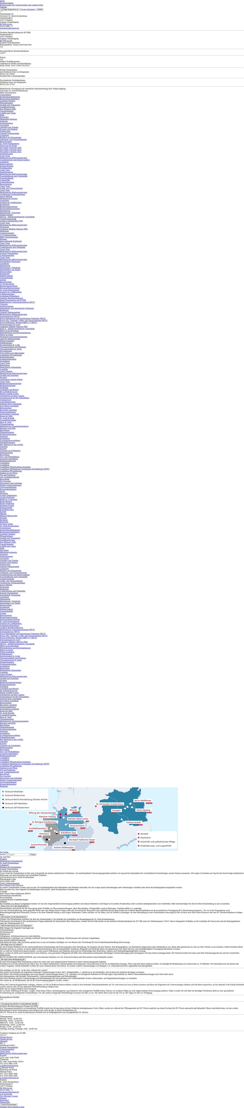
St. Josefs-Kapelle (7, 418)
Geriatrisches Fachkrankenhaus (12, 194)
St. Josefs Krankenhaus (9, 863)
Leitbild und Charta (8, 113)
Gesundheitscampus (8, 420)
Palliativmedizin (6, 215)
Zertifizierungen (6, 154)
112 (1, 999)
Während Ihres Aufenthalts (10, 404)
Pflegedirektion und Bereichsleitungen (15, 333)
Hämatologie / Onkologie (10, 213)
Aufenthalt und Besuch (9, 390)
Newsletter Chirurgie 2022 (10, 152)
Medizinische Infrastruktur (10, 367)
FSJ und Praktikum (7, 475)
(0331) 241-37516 (7, 84)
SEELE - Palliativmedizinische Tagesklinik (17, 217)
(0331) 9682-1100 (7, 881)
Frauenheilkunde (6, 178)
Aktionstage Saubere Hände (11, 379)
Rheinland (4, 522)
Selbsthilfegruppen (7, 442)
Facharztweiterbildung (9, 459)
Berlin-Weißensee (7, 503)
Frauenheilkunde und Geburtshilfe (13, 176)
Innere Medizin (6, 196)
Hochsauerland (6, 508)
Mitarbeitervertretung (8, 119)
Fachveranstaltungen (8, 487)
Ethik (2, 115)
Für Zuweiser (5, 481)
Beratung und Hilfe (8, 428)
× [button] (0, 12)
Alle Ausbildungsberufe (9, 477)
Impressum (4, 1100)
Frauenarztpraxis (6, 306)
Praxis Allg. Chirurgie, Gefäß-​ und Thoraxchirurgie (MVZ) (24, 320)
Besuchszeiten (5, 408)
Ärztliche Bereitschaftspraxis (11, 298)
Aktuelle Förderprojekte (9, 133)
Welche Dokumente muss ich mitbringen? (16, 926)
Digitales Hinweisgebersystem (12, 1107)
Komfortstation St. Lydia (10, 345)
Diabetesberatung (7, 357)
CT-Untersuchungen (8, 235)
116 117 (3, 1035)
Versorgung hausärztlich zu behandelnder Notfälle (19, 1004)
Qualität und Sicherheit (9, 375)
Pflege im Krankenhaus (9, 331)
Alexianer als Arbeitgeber (10, 451)
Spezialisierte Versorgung (10, 261)
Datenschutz (5, 1102)
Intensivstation (6, 272)
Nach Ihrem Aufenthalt (9, 406)
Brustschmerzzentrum (8, 207)
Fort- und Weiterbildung (9, 457)
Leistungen (4, 135)
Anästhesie (4, 162)
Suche (2, 491)
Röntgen (3, 239)
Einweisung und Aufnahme (11, 483)
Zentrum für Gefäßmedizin (10, 202)
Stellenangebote (6, 453)
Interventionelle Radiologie (11, 241)
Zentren (3, 280)
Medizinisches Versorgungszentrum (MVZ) (17, 302)
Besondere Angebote (8, 410)
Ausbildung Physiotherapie (11, 355)
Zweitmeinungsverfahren (10, 440)
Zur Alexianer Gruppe (9, 1096)
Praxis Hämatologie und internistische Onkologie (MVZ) (23, 318)
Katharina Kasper (7, 505)
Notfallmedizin (6, 168)
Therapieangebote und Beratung (13, 347)
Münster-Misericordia (8, 516)
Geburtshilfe (5, 180)
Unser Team (5, 156)
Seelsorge (4, 121)
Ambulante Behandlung (9, 296)
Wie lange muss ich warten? (11, 945)
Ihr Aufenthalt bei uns (8, 392)
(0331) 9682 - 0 (6, 1090)
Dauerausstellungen (8, 412)
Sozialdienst (5, 361)
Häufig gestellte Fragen (9, 394)
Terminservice (5, 400)
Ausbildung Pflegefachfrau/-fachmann (15, 467)
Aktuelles (4, 447)
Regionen (4, 493)
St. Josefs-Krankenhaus (9, 526)
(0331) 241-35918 (7, 74)
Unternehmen (5, 95)
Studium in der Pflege (8, 473)
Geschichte (4, 125)
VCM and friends (7, 284)
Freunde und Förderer (9, 129)
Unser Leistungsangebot (9, 883)
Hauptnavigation (6, 3)
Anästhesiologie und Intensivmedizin (15, 160)
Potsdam (3, 518)
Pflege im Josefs (6, 335)
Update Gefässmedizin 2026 (11, 221)
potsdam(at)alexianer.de (9, 28)
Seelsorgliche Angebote (9, 414)
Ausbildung (4, 463)
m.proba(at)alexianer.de (9, 1078)
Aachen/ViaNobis (7, 497)
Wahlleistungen (6, 343)
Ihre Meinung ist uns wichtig (11, 444)
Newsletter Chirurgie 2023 (10, 150)
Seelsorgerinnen (6, 123)
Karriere (3, 449)
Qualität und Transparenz (10, 105)
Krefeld (3, 512)
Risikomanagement (7, 386)
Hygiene (3, 377)
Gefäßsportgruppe (7, 294)
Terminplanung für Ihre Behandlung (14, 398)
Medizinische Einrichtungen (11, 861)
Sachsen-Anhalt (6, 524)
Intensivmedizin (6, 164)
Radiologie (4, 231)
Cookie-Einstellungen (9, 1105)
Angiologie (4, 200)
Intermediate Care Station (10, 270)
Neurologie (4, 227)
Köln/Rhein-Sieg (7, 510)
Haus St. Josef (5, 422)
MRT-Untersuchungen (9, 237)
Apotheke (4, 369)
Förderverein (5, 131)
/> (35, 9)
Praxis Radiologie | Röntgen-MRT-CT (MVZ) (18, 322)
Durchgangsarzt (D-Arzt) (10, 324)
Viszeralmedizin (6, 278)
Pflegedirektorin (6, 103)
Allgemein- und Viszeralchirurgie (13, 139)
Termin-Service (6, 1037)
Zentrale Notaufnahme (9, 253)
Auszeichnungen (6, 111)
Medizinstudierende (8, 461)
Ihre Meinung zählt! (8, 109)
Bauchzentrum (6, 141)
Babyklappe (5, 365)
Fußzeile (3, 7)
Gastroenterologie (7, 182)
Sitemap (3, 1098)
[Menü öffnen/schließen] (9, 9)
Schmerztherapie (6, 166)
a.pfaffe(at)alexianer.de (9, 1066)
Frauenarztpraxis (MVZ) (10, 316)
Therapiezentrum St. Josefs (11, 349)
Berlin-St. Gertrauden (8, 499)
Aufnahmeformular (7, 402)
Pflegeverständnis (7, 341)
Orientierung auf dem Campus (12, 396)
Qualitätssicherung (7, 107)
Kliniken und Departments (10, 137)
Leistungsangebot (7, 233)
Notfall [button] (40, 9)
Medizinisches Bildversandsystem (13, 158)
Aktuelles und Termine (9, 127)
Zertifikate (4, 388)
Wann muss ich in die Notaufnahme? (14, 906)
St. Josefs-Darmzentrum (9, 143)
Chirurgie (4, 304)
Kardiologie (5, 204)
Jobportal (3, 1041)
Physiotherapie (6, 351)
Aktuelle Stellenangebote (10, 312)
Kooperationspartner (8, 489)
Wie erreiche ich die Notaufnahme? (14, 917)
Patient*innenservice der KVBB (13, 300)
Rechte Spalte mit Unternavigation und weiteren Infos (21, 5)
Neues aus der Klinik (8, 146)
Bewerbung (4, 455)
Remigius (4, 520)
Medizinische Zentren (8, 198)
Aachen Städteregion (8, 495)
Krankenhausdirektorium (10, 97)
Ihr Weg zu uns (6, 24)
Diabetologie (5, 211)
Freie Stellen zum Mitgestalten (12, 353)
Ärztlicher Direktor (7, 101)
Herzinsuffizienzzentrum (10, 209)
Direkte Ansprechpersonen (10, 485)
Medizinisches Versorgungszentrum (14, 426)
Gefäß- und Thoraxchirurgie (11, 188)
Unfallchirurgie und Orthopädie (12, 247)
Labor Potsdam (6, 371)
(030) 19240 (5, 65)
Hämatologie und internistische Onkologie (17, 308)
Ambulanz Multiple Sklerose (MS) (14, 229)
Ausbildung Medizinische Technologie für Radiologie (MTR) (24, 469)
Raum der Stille (6, 416)
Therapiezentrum (7, 424)
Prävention (4, 117)
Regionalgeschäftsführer (9, 99)
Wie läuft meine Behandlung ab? (13, 959)
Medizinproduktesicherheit (10, 383)
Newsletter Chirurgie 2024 (10, 148)
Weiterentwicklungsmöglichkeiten (13, 337)
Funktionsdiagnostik (8, 219)
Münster (3, 514)
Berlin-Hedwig (6, 501)
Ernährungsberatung (8, 359)
